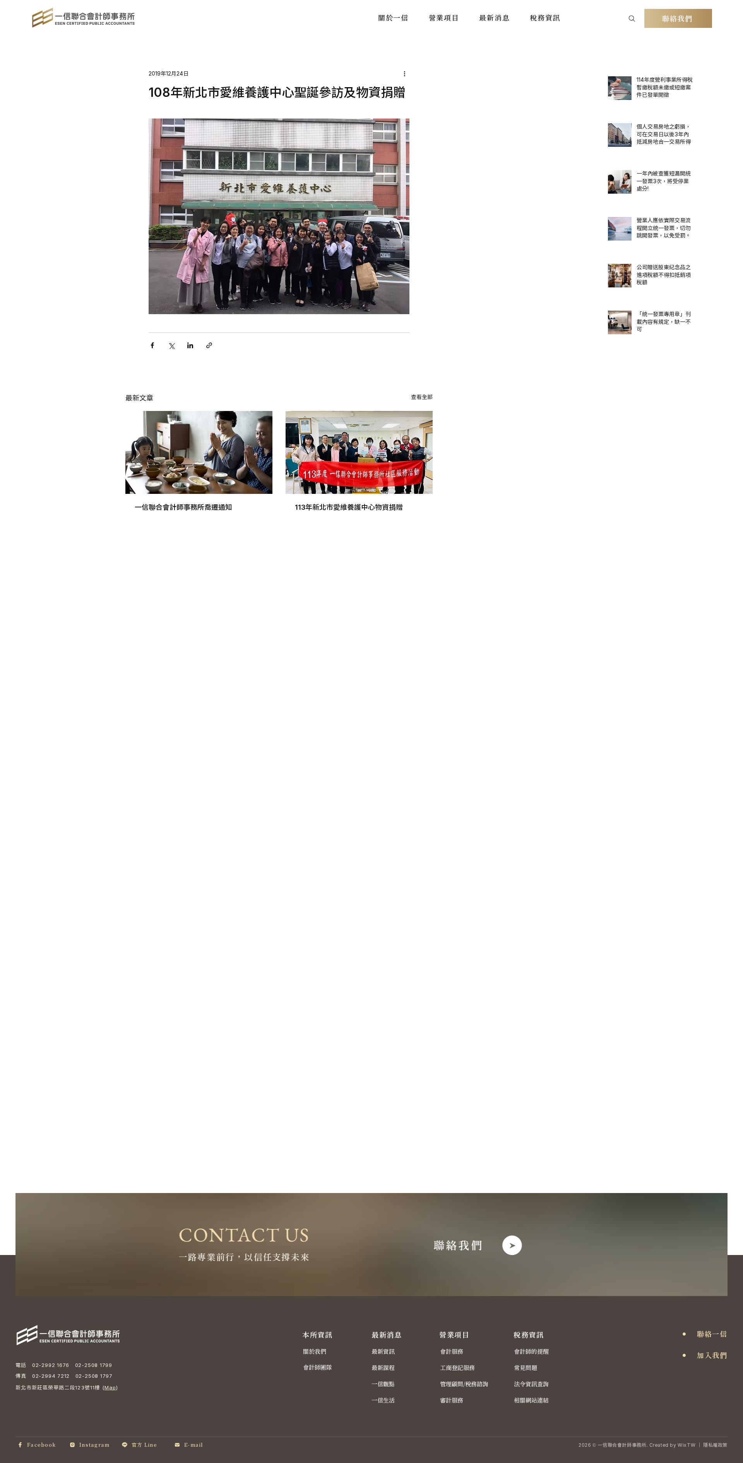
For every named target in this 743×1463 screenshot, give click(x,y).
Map (110, 1387)
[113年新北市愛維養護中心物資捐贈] (359, 452)
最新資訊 (383, 1352)
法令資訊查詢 (531, 1384)
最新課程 (383, 1368)
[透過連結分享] (209, 345)
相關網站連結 (531, 1400)
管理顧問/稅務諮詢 (464, 1384)
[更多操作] (404, 73)
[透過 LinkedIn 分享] (190, 345)
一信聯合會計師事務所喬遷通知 (183, 507)
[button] (393, 18)
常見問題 (525, 1368)
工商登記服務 (457, 1368)
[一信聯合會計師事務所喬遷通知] (198, 452)
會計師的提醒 (531, 1352)
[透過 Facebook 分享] (152, 345)
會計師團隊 (317, 1367)
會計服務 (451, 1352)
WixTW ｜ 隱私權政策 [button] (703, 1445)
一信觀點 (383, 1384)
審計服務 (451, 1400)
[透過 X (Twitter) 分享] (171, 345)
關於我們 (314, 1352)
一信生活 (383, 1400)
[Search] (632, 18)
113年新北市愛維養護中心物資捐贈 (349, 507)
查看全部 (422, 397)
